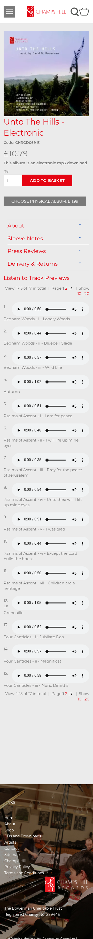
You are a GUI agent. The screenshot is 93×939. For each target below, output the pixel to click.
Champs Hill (15, 861)
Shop (9, 830)
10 (79, 293)
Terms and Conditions (24, 873)
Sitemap (12, 854)
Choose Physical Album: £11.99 (44, 201)
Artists (10, 842)
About (10, 824)
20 (86, 293)
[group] (46, 73)
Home (10, 817)
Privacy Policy (17, 866)
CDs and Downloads (22, 836)
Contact (11, 848)
